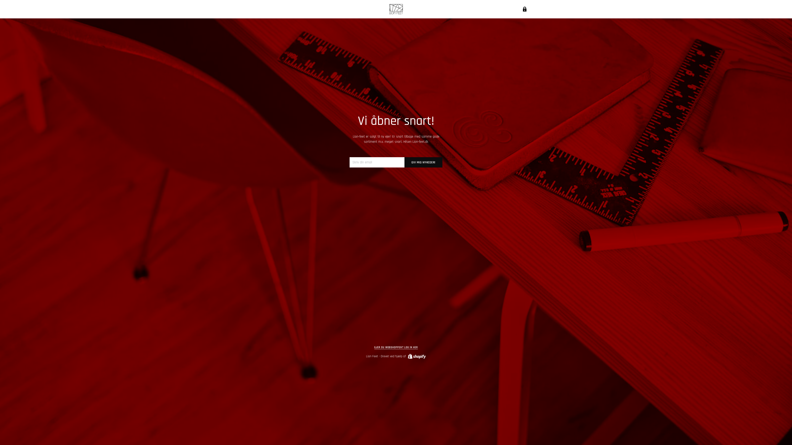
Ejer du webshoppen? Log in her (396, 347)
